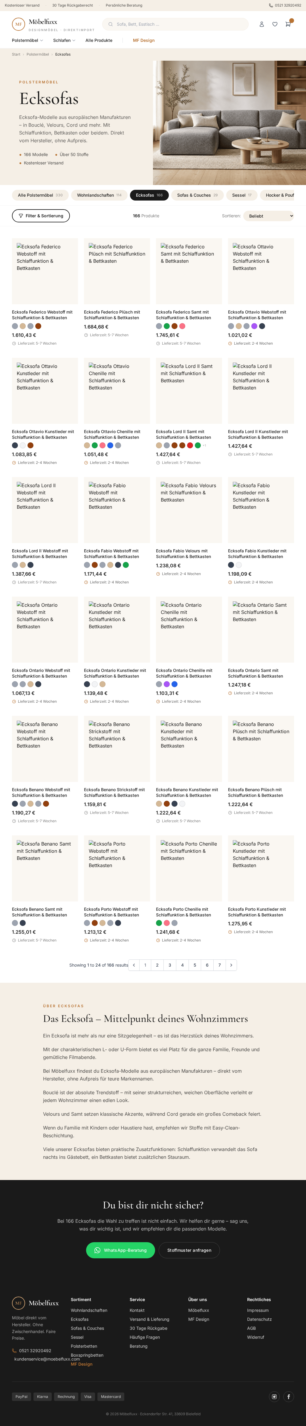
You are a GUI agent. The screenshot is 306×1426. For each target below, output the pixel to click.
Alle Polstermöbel (40, 195)
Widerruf (255, 1337)
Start (16, 54)
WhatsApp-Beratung (125, 1250)
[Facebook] (288, 1396)
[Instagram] (274, 1396)
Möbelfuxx (198, 1310)
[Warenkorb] (288, 24)
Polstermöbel (25, 40)
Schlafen (62, 40)
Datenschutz (259, 1319)
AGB (251, 1328)
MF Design (144, 40)
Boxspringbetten (87, 1355)
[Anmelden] (262, 24)
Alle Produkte (98, 40)
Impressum (258, 1310)
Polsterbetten (84, 1346)
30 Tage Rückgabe (148, 1328)
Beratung (139, 1346)
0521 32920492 (288, 5)
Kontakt (137, 1310)
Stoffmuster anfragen (189, 1250)
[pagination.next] (231, 965)
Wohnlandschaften (99, 195)
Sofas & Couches (197, 195)
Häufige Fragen (145, 1337)
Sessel (242, 195)
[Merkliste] (275, 24)
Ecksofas (149, 195)
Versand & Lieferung (149, 1319)
